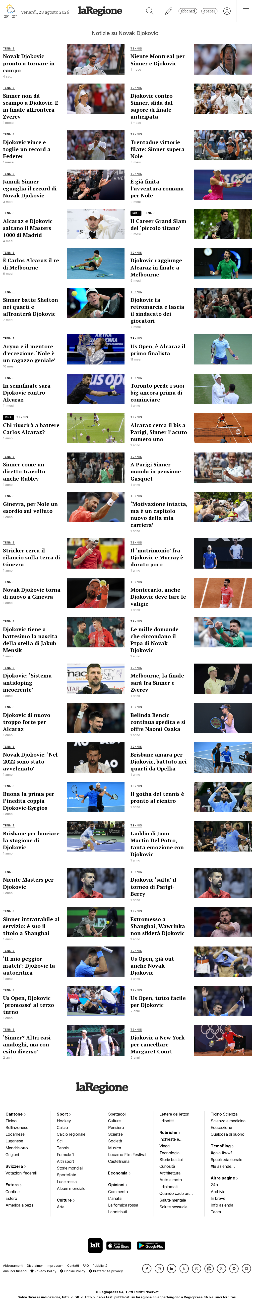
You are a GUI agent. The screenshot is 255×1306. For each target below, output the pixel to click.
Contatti (73, 1265)
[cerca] (149, 11)
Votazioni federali (21, 1173)
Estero (12, 1184)
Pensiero (116, 1127)
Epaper (209, 11)
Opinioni (116, 1184)
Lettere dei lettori (174, 1114)
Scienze (115, 1134)
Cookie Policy (74, 1271)
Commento (118, 1191)
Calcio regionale (71, 1134)
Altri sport (65, 1161)
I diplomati (168, 1186)
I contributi (117, 1211)
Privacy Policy (45, 1271)
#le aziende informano (221, 1167)
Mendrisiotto (16, 1147)
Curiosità (167, 1166)
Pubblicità (100, 1265)
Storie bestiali (171, 1159)
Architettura (170, 1173)
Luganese (14, 1140)
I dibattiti (166, 1120)
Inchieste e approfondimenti (174, 1140)
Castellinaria (118, 1161)
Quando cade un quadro (174, 1194)
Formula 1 (65, 1154)
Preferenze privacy (107, 1271)
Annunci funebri (15, 1271)
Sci (60, 1140)
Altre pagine (223, 1177)
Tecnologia (169, 1152)
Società (115, 1140)
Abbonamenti (13, 1265)
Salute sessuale (173, 1206)
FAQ (86, 1265)
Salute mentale (172, 1200)
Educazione (221, 1127)
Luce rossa (67, 1181)
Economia (118, 1173)
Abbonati (188, 11)
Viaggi (164, 1145)
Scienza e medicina (228, 1120)
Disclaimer (35, 1265)
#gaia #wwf (221, 1152)
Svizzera (14, 1166)
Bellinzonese (16, 1127)
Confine (12, 1191)
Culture (65, 1200)
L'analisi (115, 1198)
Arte (60, 1206)
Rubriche (168, 1132)
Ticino (11, 1120)
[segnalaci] (169, 11)
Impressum (55, 1265)
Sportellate (66, 1174)
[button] (146, 1268)
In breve (218, 1198)
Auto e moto (170, 1179)
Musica (114, 1147)
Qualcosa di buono (228, 1134)
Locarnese (15, 1134)
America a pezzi (19, 1205)
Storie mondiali (70, 1168)
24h (214, 1184)
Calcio (62, 1127)
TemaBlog (221, 1145)
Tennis (63, 1147)
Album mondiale (71, 1188)
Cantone (14, 1114)
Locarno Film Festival (127, 1154)
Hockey (64, 1120)
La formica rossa (123, 1205)
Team (216, 1211)
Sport (63, 1114)
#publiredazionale (226, 1159)
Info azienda (222, 1205)
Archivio (218, 1191)
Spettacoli (117, 1114)
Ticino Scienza (224, 1114)
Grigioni (12, 1154)
